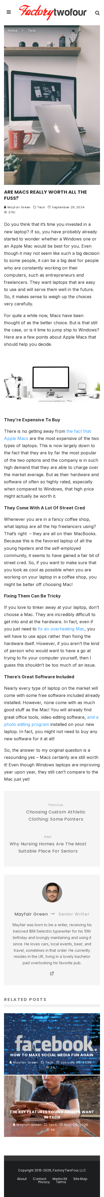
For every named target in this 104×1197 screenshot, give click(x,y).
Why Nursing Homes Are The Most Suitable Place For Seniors (48, 844)
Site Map (80, 1179)
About (22, 1179)
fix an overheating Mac (61, 628)
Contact (39, 1179)
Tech (41, 207)
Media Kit (60, 1179)
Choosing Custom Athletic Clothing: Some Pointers (56, 812)
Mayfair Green (18, 207)
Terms (61, 1182)
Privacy (44, 1182)
